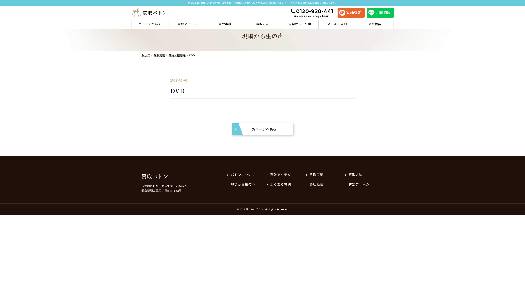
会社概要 (374, 24)
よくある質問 (337, 24)
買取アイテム (187, 24)
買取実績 (225, 24)
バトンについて (149, 24)
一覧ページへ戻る (262, 129)
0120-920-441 (313, 13)
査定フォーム (359, 184)
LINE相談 (382, 12)
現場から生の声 (299, 24)
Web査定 (353, 12)
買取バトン (155, 176)
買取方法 (262, 24)
